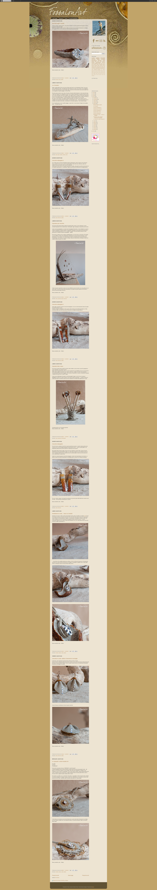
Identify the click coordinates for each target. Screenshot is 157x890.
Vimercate (99, 68)
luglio (95, 120)
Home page (54, 18)
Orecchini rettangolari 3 (58, 160)
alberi (102, 68)
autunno (95, 66)
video (104, 74)
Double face (93, 67)
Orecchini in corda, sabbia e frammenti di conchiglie (64, 658)
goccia (104, 65)
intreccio (94, 64)
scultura (64, 154)
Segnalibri (96, 63)
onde (99, 72)
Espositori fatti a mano (57, 366)
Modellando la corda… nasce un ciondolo (62, 513)
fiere (96, 61)
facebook (102, 71)
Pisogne (96, 65)
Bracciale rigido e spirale (58, 23)
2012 (94, 96)
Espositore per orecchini (58, 223)
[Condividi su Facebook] (75, 78)
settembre (95, 102)
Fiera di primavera (102, 67)
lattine (92, 72)
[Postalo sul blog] (73, 78)
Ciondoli (56, 652)
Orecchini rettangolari (57, 444)
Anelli (104, 60)
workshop (93, 75)
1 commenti (66, 216)
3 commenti (66, 153)
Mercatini (61, 18)
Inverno (97, 70)
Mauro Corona (103, 70)
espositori (59, 298)
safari (100, 73)
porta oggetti (93, 73)
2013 (94, 95)
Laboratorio (99, 70)
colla (99, 71)
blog (97, 71)
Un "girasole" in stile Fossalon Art (60, 761)
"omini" (85, 515)
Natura (98, 65)
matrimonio (94, 72)
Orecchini (59, 217)
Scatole (97, 68)
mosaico (97, 72)
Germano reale (94, 70)
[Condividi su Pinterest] (77, 78)
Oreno (94, 68)
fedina (104, 71)
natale (98, 66)
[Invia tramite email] (72, 78)
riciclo (98, 73)
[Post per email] (70, 153)
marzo (95, 126)
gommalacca (94, 60)
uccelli (102, 74)
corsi (92, 69)
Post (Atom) (57, 877)
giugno (95, 122)
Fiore (101, 69)
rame (98, 61)
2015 (94, 92)
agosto (95, 103)
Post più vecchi (85, 875)
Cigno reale (103, 66)
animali (93, 66)
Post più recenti (55, 875)
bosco (104, 68)
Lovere (93, 63)
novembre (95, 99)
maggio (95, 123)
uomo (67, 154)
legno (59, 154)
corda (60, 79)
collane (60, 652)
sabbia (62, 79)
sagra (100, 66)
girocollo (99, 69)
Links (66, 18)
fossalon (93, 62)
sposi (102, 73)
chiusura (101, 65)
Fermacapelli (63, 438)
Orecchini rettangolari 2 (58, 304)
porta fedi (103, 72)
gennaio (95, 129)
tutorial (100, 74)
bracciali (56, 79)
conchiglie (103, 59)
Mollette (93, 71)
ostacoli (101, 72)
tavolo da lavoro (96, 74)
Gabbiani (104, 69)
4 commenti (66, 506)
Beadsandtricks (98, 62)
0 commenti (66, 870)
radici (96, 73)
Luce (92, 68)
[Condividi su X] (74, 78)
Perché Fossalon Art (73, 18)
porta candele (102, 61)
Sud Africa (95, 71)
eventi (93, 61)
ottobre (95, 100)
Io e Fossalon (55, 85)
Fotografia (100, 64)
